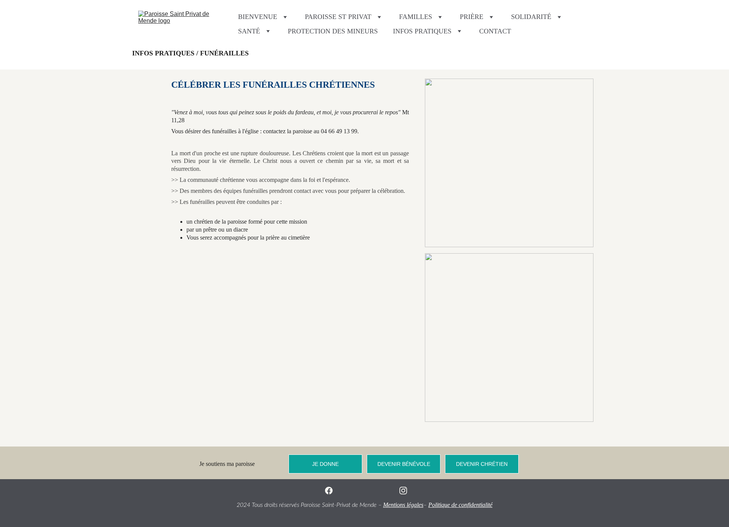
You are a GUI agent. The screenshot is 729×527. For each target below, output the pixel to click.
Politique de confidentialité (460, 505)
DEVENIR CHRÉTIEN (482, 464)
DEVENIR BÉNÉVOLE (403, 464)
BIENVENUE (257, 17)
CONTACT (495, 31)
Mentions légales (403, 505)
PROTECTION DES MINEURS (333, 31)
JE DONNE (325, 464)
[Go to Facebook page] (329, 490)
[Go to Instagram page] (403, 490)
